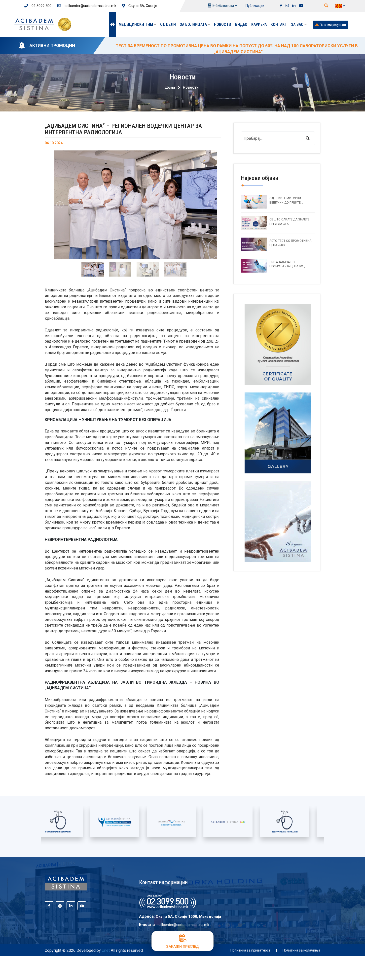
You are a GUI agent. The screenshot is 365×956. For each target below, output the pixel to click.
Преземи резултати (333, 25)
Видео (241, 24)
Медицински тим (136, 24)
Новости (222, 24)
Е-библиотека (223, 5)
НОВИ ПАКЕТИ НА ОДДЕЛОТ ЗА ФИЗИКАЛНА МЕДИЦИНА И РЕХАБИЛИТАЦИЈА (190, 45)
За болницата (194, 24)
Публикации (254, 5)
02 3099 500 (41, 5)
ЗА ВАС (297, 24)
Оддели (168, 24)
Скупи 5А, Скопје (142, 5)
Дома (170, 87)
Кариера (259, 24)
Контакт (279, 24)
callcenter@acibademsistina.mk (90, 5)
